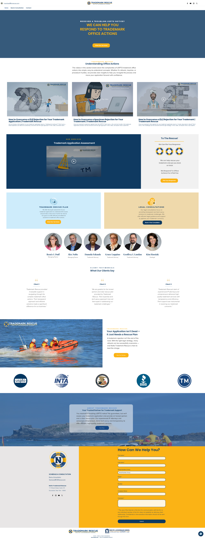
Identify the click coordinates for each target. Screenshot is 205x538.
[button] (17, 8)
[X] (197, 3)
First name (121, 455)
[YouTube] (190, 3)
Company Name (122, 491)
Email (120, 476)
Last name (121, 462)
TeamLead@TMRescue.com (57, 480)
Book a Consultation (55, 477)
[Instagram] (194, 3)
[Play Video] (74, 161)
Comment (121, 498)
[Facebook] (187, 3)
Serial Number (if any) (124, 469)
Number (120, 484)
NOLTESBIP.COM (94, 537)
